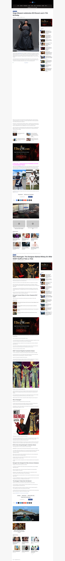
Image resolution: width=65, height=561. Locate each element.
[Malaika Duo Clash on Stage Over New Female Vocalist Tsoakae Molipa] (26, 235)
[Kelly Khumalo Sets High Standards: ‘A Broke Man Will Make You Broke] (17, 235)
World (35, 5)
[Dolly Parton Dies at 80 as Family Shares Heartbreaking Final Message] (43, 44)
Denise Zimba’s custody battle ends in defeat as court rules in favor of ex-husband (35, 248)
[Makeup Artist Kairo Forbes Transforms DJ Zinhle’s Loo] (28, 139)
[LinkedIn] (20, 200)
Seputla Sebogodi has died (20, 133)
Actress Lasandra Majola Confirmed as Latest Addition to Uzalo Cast (25, 248)
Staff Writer (14, 17)
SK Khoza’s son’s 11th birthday (29, 194)
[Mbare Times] (32, 2)
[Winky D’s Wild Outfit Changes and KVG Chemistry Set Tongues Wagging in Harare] (43, 36)
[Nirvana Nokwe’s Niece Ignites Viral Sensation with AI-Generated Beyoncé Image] (17, 244)
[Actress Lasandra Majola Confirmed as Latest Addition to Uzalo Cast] (26, 244)
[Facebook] (16, 200)
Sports (32, 5)
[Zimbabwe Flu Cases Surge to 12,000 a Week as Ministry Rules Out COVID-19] (43, 57)
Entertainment (25, 5)
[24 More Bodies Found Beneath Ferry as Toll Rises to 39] (43, 66)
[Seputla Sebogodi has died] (15, 134)
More (46, 5)
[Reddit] (26, 200)
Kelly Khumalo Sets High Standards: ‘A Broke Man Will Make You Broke (16, 239)
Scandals (43, 5)
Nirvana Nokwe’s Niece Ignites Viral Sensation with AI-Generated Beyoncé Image (16, 248)
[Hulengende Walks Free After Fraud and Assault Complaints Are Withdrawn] (43, 48)
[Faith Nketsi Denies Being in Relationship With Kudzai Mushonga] (35, 235)
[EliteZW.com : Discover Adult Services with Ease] (43, 40)
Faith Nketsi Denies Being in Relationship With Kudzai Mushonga (34, 239)
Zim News (21, 5)
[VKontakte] (27, 200)
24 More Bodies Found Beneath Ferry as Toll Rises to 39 (48, 66)
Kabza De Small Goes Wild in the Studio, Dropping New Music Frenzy (26, 211)
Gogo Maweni (20, 53)
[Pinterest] (24, 200)
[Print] (31, 200)
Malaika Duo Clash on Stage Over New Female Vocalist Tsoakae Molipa (25, 239)
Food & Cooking (39, 5)
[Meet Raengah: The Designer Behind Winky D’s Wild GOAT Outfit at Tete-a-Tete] (43, 32)
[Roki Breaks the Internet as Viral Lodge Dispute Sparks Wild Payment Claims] (43, 69)
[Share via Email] (29, 200)
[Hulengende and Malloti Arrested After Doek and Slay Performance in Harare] (43, 61)
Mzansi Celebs (20, 9)
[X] (18, 200)
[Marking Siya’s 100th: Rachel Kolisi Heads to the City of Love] (15, 139)
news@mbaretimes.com (17, 559)
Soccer (29, 5)
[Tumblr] (22, 200)
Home (18, 5)
